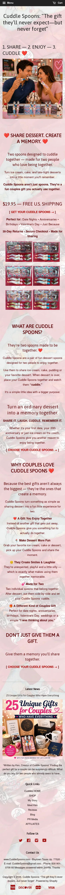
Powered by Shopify (46, 880)
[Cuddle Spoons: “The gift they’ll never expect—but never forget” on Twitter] (20, 841)
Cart (59, 2)
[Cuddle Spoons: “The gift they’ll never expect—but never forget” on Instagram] (36, 841)
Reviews (32, 809)
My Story (32, 800)
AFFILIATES (32, 823)
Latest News (32, 688)
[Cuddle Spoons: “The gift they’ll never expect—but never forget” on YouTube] (44, 841)
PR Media (32, 819)
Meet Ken (32, 805)
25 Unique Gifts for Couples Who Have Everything (32, 695)
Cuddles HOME (32, 791)
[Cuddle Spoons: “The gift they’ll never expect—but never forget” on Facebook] (28, 841)
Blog (32, 814)
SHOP (32, 795)
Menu (10, 2)
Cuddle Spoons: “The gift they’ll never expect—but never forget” (32, 22)
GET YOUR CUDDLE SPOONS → (32, 212)
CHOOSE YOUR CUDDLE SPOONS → (32, 450)
